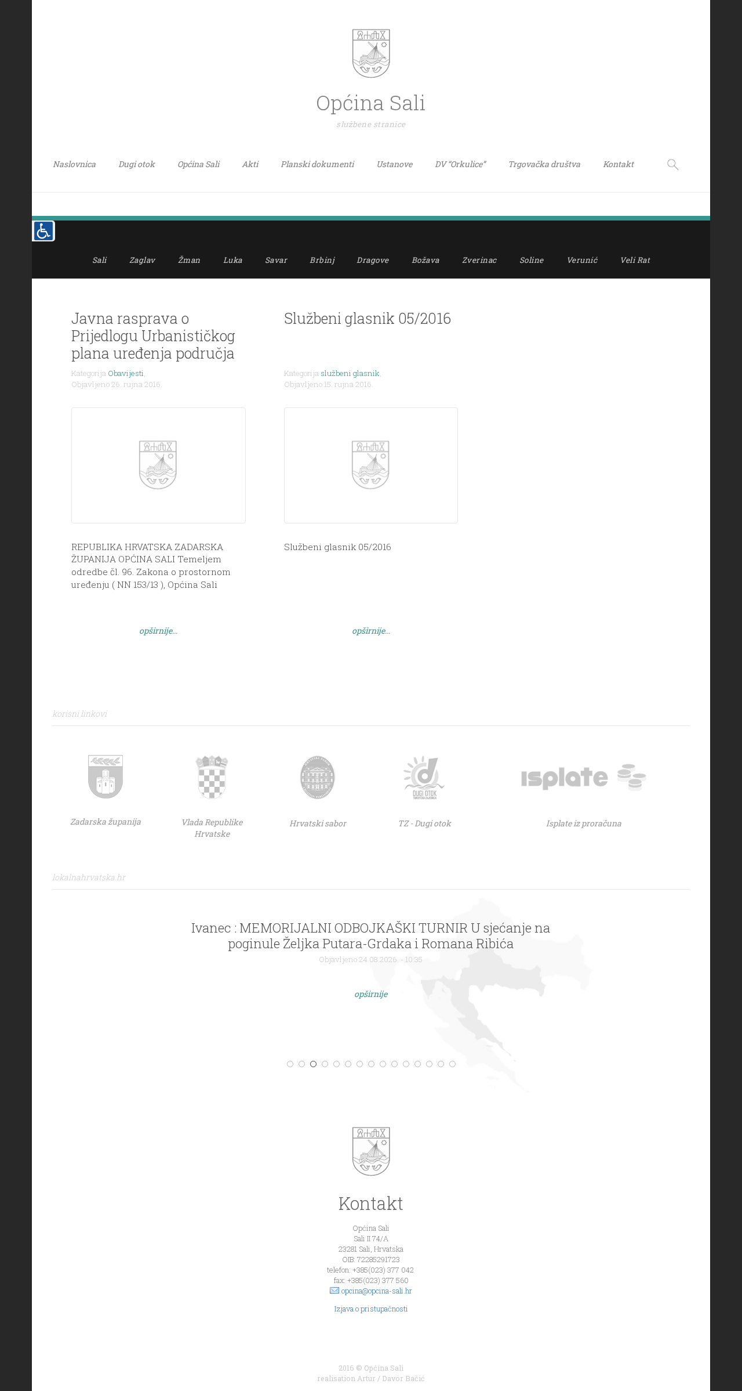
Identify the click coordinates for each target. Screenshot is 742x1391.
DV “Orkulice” (460, 163)
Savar (276, 260)
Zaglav (142, 260)
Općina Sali (198, 163)
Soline (531, 260)
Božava (425, 260)
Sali (99, 260)
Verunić (582, 260)
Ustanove (394, 163)
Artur (366, 1378)
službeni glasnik (350, 373)
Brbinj (322, 260)
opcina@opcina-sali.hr (376, 1290)
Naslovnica (74, 163)
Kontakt (618, 163)
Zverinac (479, 260)
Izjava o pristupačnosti (371, 1308)
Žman (189, 260)
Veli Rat (635, 260)
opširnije (370, 993)
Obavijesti (126, 373)
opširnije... (158, 630)
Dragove (373, 260)
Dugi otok (136, 163)
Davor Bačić (403, 1378)
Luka (232, 260)
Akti (250, 163)
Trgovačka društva (544, 163)
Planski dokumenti (317, 163)
